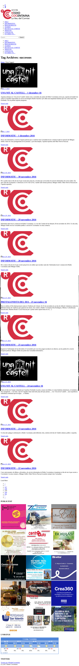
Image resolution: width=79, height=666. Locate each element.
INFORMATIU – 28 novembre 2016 (18, 261)
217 (6, 487)
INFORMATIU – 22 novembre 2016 (18, 468)
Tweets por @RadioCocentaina (10, 662)
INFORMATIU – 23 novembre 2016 (18, 428)
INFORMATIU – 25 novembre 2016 (18, 345)
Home (3, 62)
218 (6, 489)
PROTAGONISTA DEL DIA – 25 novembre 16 (24, 302)
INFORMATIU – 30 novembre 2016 (18, 176)
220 (6, 492)
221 (6, 494)
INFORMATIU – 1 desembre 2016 (18, 135)
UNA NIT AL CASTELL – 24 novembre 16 (22, 386)
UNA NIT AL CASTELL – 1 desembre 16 (21, 93)
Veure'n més (4, 103)
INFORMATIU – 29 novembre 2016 (18, 219)
